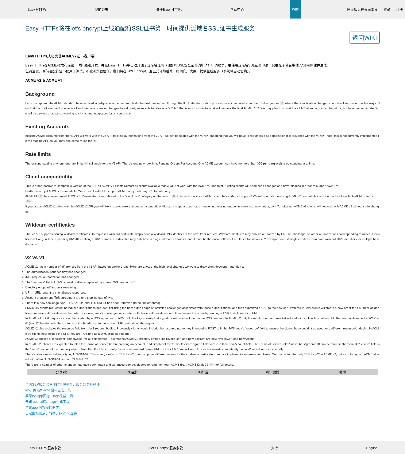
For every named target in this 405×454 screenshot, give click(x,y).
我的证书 (101, 9)
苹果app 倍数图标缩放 (42, 407)
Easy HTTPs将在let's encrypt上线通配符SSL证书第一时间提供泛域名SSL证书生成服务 (140, 28)
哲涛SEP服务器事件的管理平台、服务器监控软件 (62, 384)
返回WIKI (364, 37)
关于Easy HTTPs (169, 9)
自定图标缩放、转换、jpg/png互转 (51, 413)
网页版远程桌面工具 (362, 9)
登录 (386, 9)
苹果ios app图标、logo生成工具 (49, 395)
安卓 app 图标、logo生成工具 (47, 401)
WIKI (295, 9)
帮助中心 (237, 9)
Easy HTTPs (37, 9)
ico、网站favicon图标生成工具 (48, 390)
